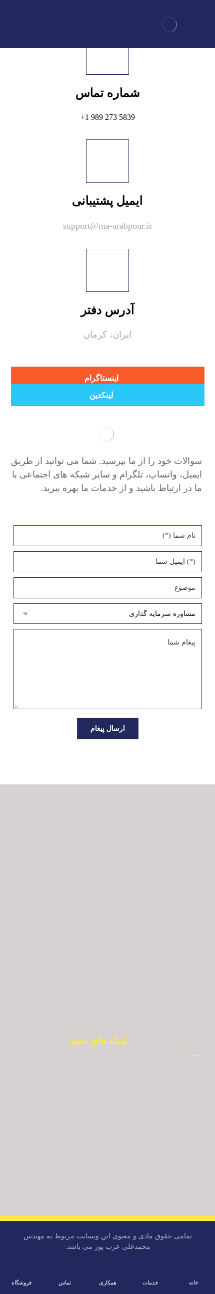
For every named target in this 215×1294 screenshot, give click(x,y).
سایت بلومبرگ (93, 1138)
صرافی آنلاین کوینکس (92, 1123)
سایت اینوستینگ (92, 1198)
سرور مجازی (92, 1168)
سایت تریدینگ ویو (92, 1183)
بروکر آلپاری (93, 1093)
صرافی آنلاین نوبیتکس (92, 1078)
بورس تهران (93, 1108)
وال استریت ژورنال (92, 1153)
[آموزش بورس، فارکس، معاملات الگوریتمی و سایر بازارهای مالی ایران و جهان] (169, 24)
